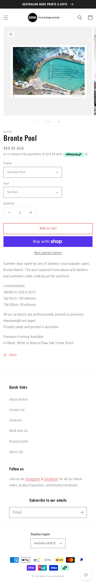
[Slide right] (58, 122)
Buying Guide (18, 441)
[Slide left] (37, 122)
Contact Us (17, 410)
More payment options (48, 252)
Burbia (43, 576)
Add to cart (48, 228)
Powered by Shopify (55, 576)
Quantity (8, 203)
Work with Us (18, 431)
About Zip (16, 452)
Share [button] (13, 355)
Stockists (15, 420)
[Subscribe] (81, 512)
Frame (7, 163)
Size (6, 183)
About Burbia (18, 399)
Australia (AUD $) (45, 543)
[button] (6, 18)
